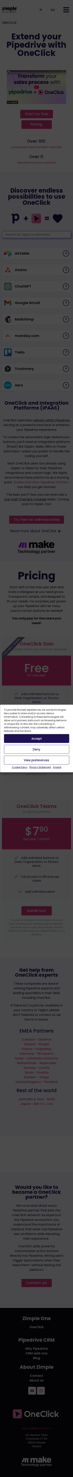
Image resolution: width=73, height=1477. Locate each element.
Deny (36, 749)
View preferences (36, 760)
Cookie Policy (19, 767)
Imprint (57, 767)
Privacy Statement (40, 767)
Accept (36, 738)
